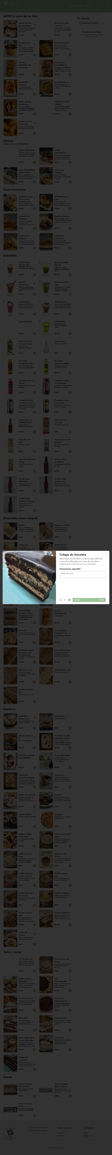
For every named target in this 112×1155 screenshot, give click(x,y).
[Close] (107, 553)
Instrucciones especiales (70, 569)
